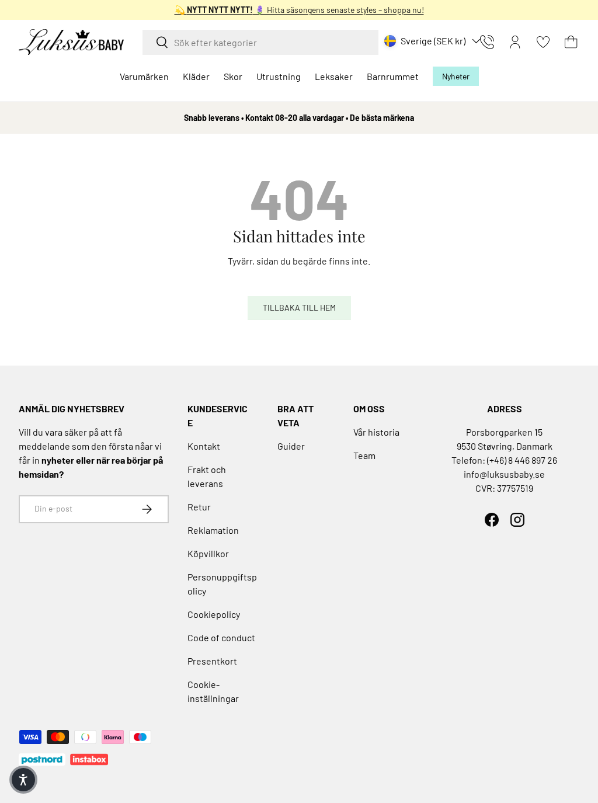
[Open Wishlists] (543, 42)
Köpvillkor (208, 553)
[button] (571, 42)
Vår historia (376, 431)
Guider (291, 445)
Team (364, 455)
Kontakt (203, 445)
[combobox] (260, 42)
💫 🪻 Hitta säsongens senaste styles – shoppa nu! (299, 10)
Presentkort (212, 660)
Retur (199, 506)
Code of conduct (221, 637)
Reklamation (213, 530)
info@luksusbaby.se (504, 473)
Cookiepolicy (213, 614)
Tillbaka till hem (299, 307)
